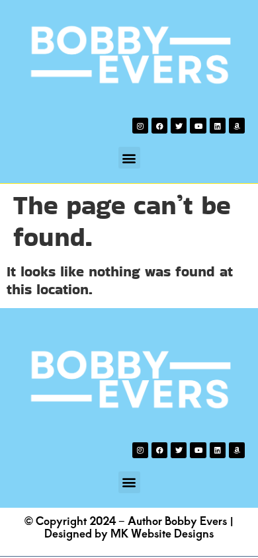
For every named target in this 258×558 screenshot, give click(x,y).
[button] (129, 158)
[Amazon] (237, 126)
